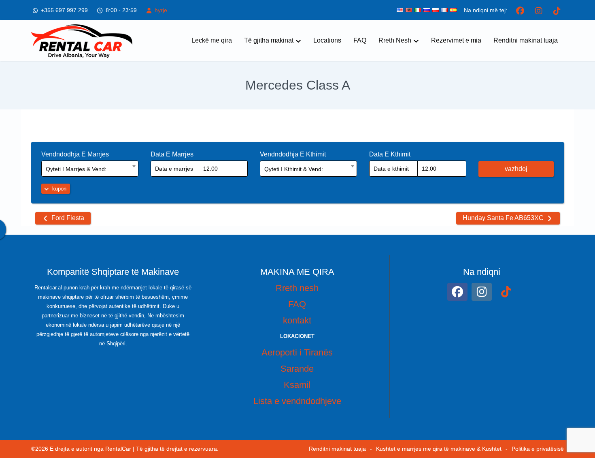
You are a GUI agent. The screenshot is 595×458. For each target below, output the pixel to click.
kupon (58, 189)
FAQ (359, 40)
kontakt (297, 320)
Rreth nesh (297, 288)
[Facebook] (520, 10)
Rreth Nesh (394, 40)
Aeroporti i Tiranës (297, 352)
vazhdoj (516, 168)
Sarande (297, 369)
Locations (327, 40)
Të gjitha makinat (268, 40)
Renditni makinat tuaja (525, 40)
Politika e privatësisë (538, 448)
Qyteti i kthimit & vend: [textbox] (293, 169)
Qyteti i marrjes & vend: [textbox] (76, 169)
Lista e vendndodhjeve (297, 401)
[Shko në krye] (582, 425)
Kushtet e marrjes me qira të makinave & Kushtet (439, 448)
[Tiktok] (557, 10)
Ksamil (297, 385)
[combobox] (89, 169)
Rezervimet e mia (456, 40)
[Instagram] (538, 10)
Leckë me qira (211, 40)
